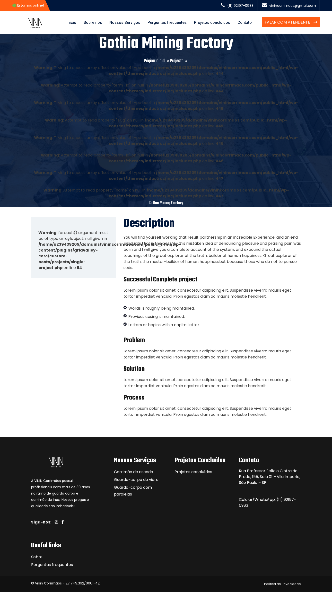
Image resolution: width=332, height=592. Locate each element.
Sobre (37, 557)
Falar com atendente (288, 22)
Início (71, 22)
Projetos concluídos (212, 22)
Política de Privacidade (282, 584)
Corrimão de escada (133, 472)
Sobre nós (93, 22)
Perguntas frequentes (167, 22)
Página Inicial (154, 61)
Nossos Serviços (124, 22)
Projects (176, 61)
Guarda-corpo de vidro (136, 479)
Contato (244, 22)
